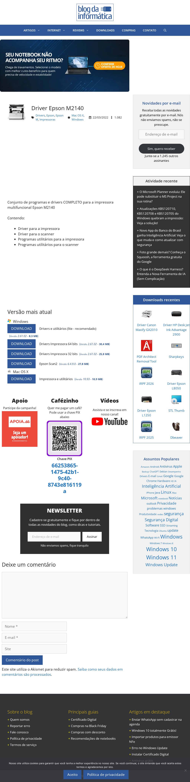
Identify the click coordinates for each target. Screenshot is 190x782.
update (172, 530)
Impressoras (47, 119)
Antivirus (166, 466)
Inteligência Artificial (161, 486)
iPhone (150, 492)
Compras (128, 30)
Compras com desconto (88, 732)
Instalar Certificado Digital (150, 754)
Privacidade (166, 503)
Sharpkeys (176, 357)
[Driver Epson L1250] (146, 402)
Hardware (163, 481)
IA (175, 480)
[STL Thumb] (176, 402)
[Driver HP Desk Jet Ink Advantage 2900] (176, 317)
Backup (145, 471)
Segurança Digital (161, 519)
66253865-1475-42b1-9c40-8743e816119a (65, 478)
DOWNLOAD (21, 328)
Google (168, 476)
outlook (151, 503)
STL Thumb (176, 410)
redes (160, 514)
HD (172, 481)
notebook (163, 498)
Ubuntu (163, 530)
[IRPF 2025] (146, 429)
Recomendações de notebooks (93, 738)
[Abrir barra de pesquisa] (165, 30)
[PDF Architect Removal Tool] (146, 349)
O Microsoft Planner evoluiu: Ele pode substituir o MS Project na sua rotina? (161, 196)
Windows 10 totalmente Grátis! (154, 730)
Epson (50, 115)
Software (152, 525)
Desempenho (174, 471)
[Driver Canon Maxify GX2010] (146, 317)
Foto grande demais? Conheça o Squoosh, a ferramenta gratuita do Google (161, 257)
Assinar (92, 537)
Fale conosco (19, 732)
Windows (77, 119)
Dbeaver (176, 437)
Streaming (172, 525)
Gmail (160, 476)
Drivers (40, 115)
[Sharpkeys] (176, 349)
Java (157, 492)
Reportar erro (20, 726)
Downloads (105, 30)
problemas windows (161, 508)
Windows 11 (161, 557)
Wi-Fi (157, 537)
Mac (174, 492)
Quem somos (20, 719)
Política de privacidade (26, 738)
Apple (177, 466)
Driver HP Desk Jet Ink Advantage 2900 (176, 329)
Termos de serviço (23, 745)
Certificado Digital (83, 719)
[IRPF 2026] (146, 375)
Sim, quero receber (161, 149)
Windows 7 (156, 543)
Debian (163, 471)
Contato (149, 30)
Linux (166, 492)
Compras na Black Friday (88, 726)
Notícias (175, 497)
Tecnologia (151, 530)
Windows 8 (168, 543)
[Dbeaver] (176, 429)
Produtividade (148, 514)
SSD (163, 525)
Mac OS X (78, 115)
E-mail (152, 476)
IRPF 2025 (146, 437)
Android (154, 466)
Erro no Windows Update (150, 748)
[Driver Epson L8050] (176, 375)
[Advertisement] (64, 162)
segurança (174, 513)
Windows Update (161, 564)
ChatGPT (154, 471)
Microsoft (149, 497)
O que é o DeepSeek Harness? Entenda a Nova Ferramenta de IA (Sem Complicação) (161, 274)
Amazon (145, 466)
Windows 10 (161, 549)
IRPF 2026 (146, 383)
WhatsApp (146, 537)
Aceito (72, 774)
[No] (185, 770)
